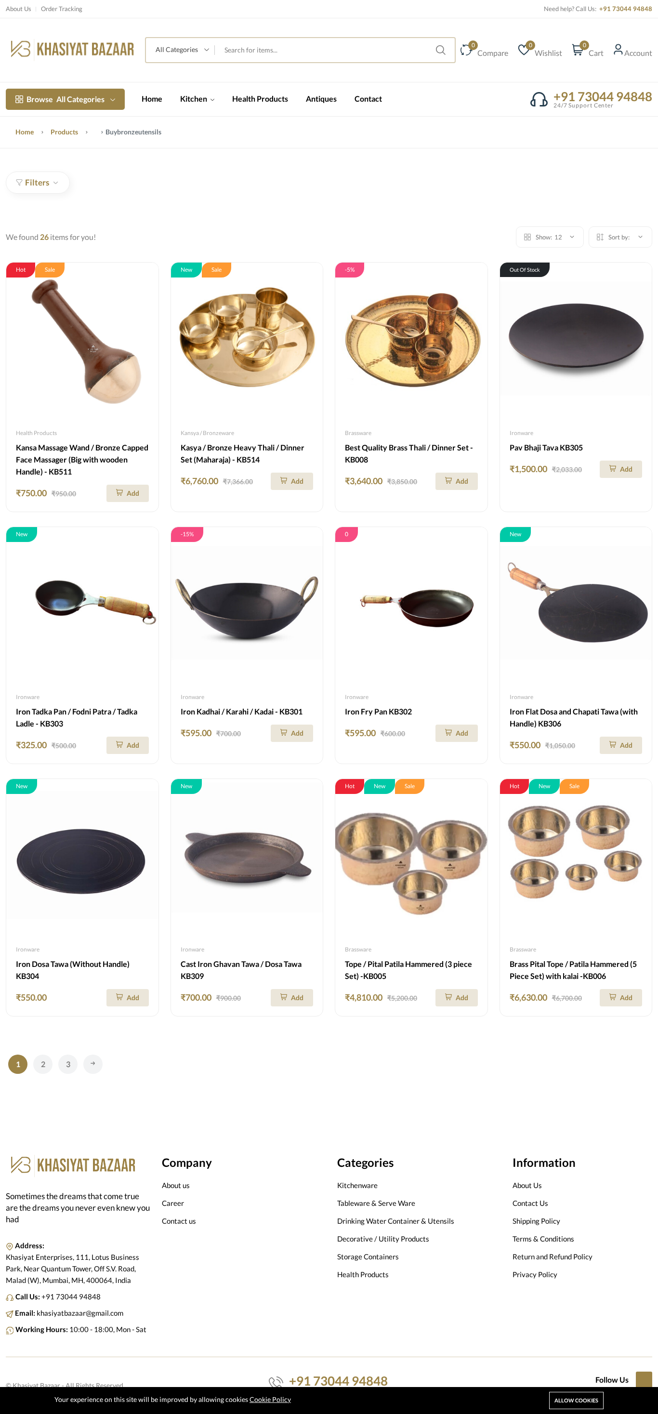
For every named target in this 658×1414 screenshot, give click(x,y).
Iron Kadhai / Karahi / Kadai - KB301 (242, 711)
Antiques (321, 98)
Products (64, 132)
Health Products (260, 98)
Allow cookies (576, 1400)
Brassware (358, 432)
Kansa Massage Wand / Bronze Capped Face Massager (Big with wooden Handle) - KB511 (82, 459)
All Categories (65, 99)
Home (152, 98)
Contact (368, 98)
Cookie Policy (270, 1399)
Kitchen (194, 98)
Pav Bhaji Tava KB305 (546, 447)
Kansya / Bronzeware (207, 432)
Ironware (521, 432)
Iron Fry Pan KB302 (378, 711)
